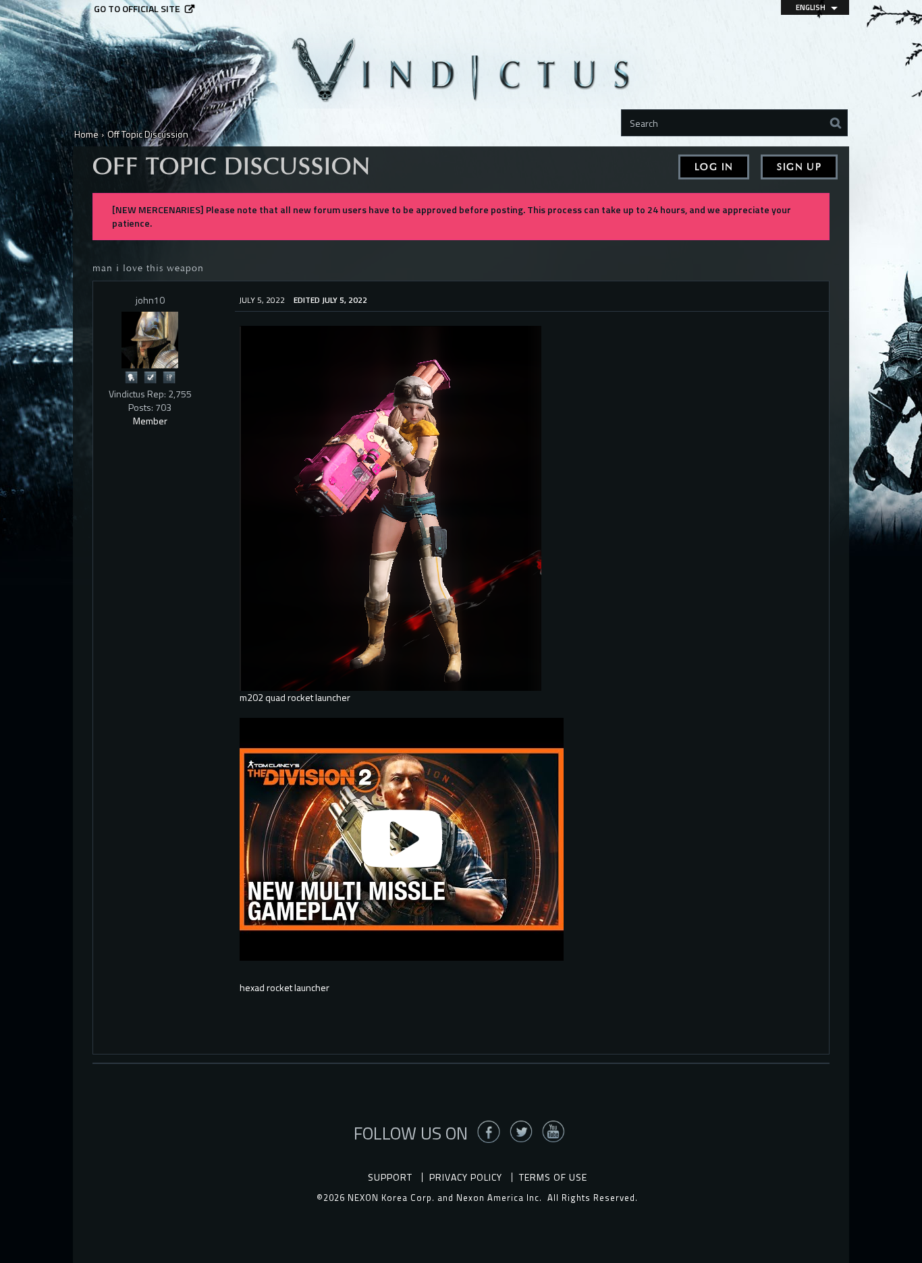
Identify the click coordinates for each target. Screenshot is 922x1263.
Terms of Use (553, 1177)
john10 (150, 300)
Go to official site (137, 9)
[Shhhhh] (130, 376)
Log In (714, 167)
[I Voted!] (149, 376)
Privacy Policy (465, 1177)
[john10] (149, 340)
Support (390, 1177)
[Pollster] (168, 376)
